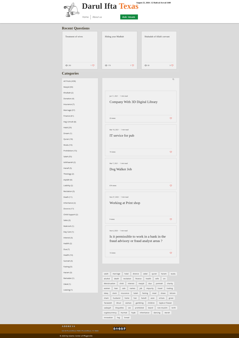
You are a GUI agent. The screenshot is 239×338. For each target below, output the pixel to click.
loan (116, 288)
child (122, 283)
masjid (141, 283)
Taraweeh (108, 303)
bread (126, 317)
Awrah (167, 312)
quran (154, 274)
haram (164, 274)
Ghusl (118, 303)
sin (164, 278)
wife (157, 278)
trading (170, 288)
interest (131, 283)
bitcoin (173, 293)
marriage (116, 274)
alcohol (107, 278)
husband (116, 298)
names (132, 288)
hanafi (143, 298)
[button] (173, 79)
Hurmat (124, 312)
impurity (149, 288)
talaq (106, 293)
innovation (108, 317)
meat (154, 293)
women (107, 288)
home (127, 298)
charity (170, 283)
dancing (157, 312)
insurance (125, 293)
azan (153, 298)
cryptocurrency (110, 312)
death (116, 278)
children (151, 303)
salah (106, 274)
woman (128, 303)
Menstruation (109, 283)
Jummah (159, 283)
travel (160, 288)
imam (106, 298)
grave (171, 298)
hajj (118, 317)
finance (138, 278)
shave (163, 293)
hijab (133, 312)
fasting (145, 293)
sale (123, 288)
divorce (136, 274)
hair (135, 298)
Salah (135, 293)
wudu (173, 274)
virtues (162, 298)
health (148, 278)
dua (150, 283)
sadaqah (107, 308)
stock (114, 293)
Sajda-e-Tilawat (165, 303)
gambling (140, 303)
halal (126, 274)
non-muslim (162, 308)
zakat (145, 274)
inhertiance (144, 312)
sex (129, 308)
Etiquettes (119, 308)
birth (174, 308)
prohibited (139, 308)
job (141, 288)
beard (150, 308)
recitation (127, 278)
